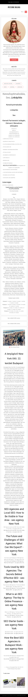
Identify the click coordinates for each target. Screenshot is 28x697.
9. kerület (18, 304)
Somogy (15, 73)
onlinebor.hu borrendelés (9, 155)
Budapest (6, 70)
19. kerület (11, 311)
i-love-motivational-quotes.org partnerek (13, 172)
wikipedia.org (6, 160)
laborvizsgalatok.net (8, 138)
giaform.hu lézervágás (7, 185)
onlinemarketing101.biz (14, 133)
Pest (12, 73)
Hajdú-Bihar (5, 72)
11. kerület (11, 306)
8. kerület (13, 304)
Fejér (14, 70)
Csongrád (10, 70)
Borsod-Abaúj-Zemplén (20, 68)
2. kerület (14, 301)
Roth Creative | (18, 695)
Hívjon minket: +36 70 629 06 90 (13, 2)
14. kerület (15, 307)
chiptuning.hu (6, 157)
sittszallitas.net (7, 152)
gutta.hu (14, 130)
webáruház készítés (8, 83)
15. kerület (20, 307)
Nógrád (9, 73)
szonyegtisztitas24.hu (14, 131)
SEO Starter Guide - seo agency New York (14, 631)
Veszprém (16, 75)
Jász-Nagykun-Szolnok (16, 72)
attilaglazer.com (7, 146)
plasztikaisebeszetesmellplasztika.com (12, 144)
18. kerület (18, 309)
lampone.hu (14, 128)
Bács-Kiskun (5, 68)
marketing (12, 86)
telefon (5, 86)
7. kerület (9, 304)
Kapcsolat (14, 59)
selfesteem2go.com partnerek (10, 169)
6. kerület (16, 302)
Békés (13, 68)
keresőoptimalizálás (7, 49)
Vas (13, 75)
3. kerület (18, 301)
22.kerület (11, 312)
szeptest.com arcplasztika (14, 135)
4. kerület (23, 301)
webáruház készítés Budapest (9, 686)
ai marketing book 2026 (14, 56)
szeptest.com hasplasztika (14, 167)
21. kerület (21, 311)
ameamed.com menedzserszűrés (10, 149)
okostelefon (18, 83)
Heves (9, 72)
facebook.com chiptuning (9, 175)
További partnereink (7, 163)
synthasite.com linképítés (9, 177)
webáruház (19, 86)
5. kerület (12, 302)
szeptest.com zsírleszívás (14, 136)
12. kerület (16, 306)
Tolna (11, 75)
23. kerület (16, 312)
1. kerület (9, 301)
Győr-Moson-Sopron (19, 70)
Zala (20, 75)
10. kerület (23, 304)
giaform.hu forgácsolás (9, 141)
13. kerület (10, 307)
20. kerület (16, 311)
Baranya (10, 68)
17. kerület (13, 309)
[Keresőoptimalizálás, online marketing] (14, 7)
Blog (16, 44)
